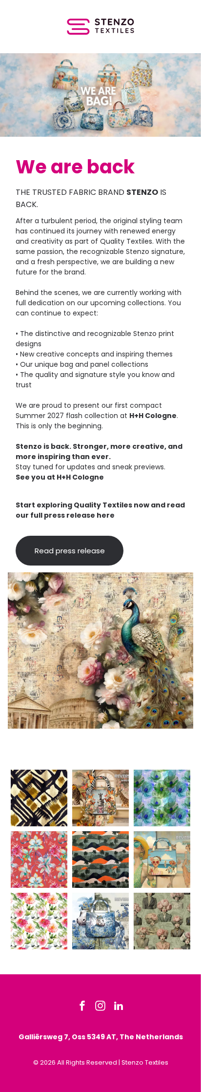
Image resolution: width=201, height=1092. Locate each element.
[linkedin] (118, 1007)
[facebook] (82, 1007)
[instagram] (100, 1007)
